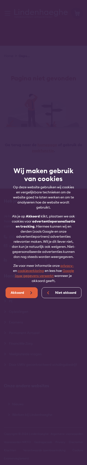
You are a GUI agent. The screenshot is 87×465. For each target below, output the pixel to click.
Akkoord (18, 292)
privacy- (67, 265)
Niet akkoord (65, 292)
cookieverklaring (31, 271)
